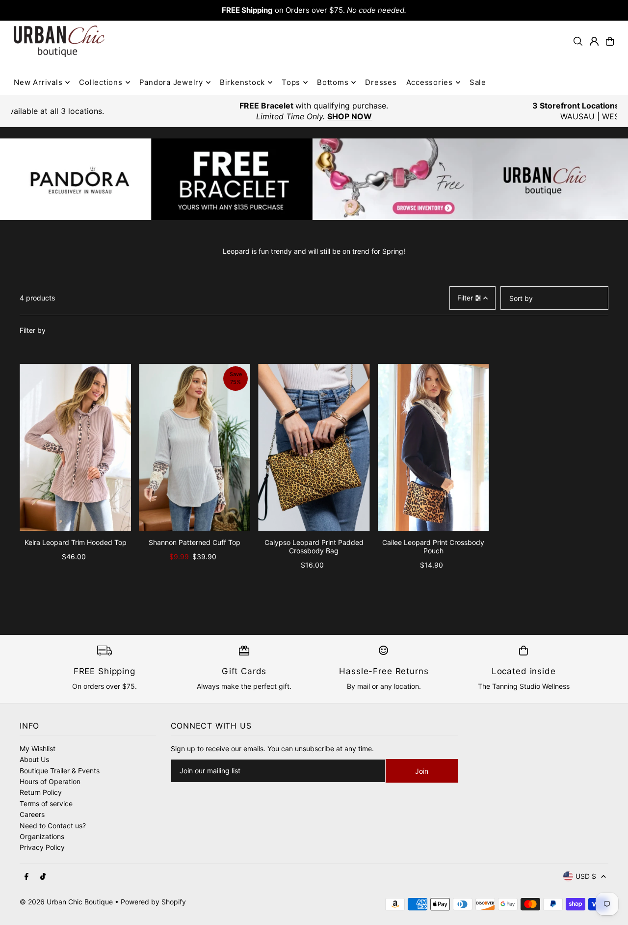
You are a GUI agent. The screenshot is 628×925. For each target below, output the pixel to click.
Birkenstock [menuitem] (242, 82)
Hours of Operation (50, 781)
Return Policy (41, 792)
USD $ (586, 876)
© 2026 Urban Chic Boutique (66, 902)
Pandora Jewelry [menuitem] (171, 82)
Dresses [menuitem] (380, 82)
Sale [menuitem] (478, 82)
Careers (32, 814)
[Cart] (610, 41)
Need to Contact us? (53, 825)
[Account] (594, 41)
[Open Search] (578, 41)
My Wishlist (37, 748)
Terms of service (46, 803)
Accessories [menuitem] (429, 82)
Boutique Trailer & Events (60, 770)
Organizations (42, 836)
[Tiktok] (43, 877)
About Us (34, 759)
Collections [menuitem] (100, 82)
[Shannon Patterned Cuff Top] (194, 447)
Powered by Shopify (153, 902)
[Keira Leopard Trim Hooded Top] (75, 447)
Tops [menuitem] (291, 82)
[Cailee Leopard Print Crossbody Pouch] (433, 447)
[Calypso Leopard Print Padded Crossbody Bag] (313, 447)
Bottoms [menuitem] (332, 82)
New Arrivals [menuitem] (38, 82)
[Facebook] (26, 877)
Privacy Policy (42, 847)
